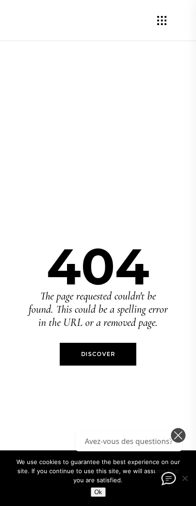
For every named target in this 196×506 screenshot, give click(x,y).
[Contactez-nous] (168, 478)
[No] (184, 478)
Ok (98, 492)
